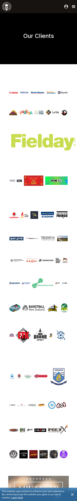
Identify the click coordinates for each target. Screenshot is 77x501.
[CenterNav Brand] (12, 6)
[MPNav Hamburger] (73, 6)
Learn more (17, 497)
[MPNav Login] (66, 6)
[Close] (72, 494)
